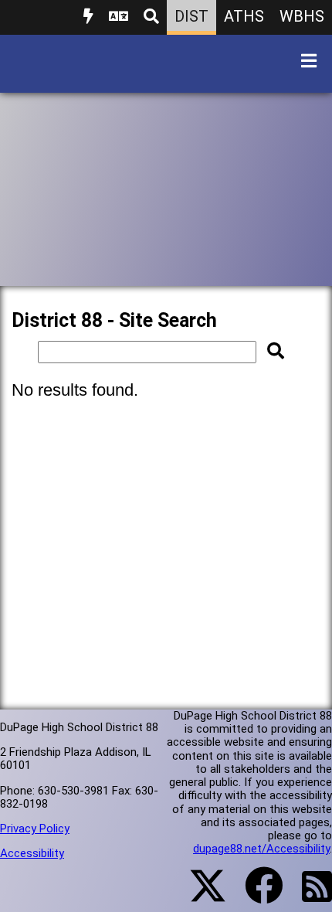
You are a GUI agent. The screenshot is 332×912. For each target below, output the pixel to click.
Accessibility (32, 853)
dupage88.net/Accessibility (261, 849)
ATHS (244, 16)
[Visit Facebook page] (254, 895)
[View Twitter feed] (199, 895)
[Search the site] (151, 17)
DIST (191, 16)
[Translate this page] (118, 17)
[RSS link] (309, 896)
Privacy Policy (34, 828)
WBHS (301, 16)
